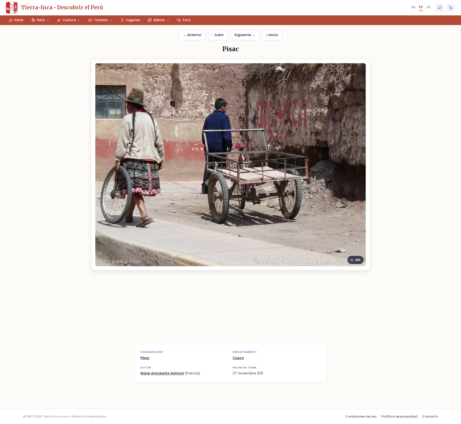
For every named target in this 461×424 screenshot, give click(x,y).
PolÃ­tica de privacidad (399, 416)
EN (413, 7)
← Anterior (192, 34)
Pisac (145, 357)
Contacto (430, 416)
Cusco (238, 357)
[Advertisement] (230, 310)
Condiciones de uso (360, 416)
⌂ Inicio (272, 34)
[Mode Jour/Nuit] (450, 7)
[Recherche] (439, 7)
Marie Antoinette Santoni (162, 373)
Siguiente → (244, 34)
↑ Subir (218, 34)
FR (428, 7)
